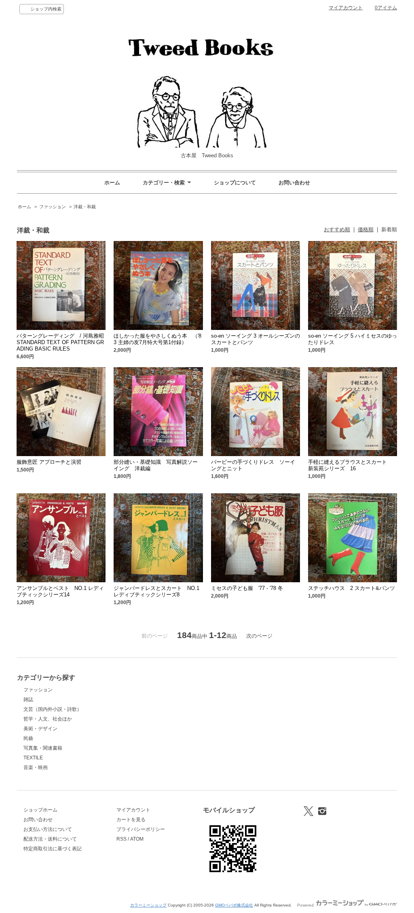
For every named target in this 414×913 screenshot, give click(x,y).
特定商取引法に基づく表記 (52, 849)
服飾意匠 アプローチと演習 (49, 462)
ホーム (112, 183)
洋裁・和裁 (85, 206)
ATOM (137, 839)
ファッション (52, 206)
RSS (121, 839)
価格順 (366, 229)
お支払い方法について (47, 829)
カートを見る (131, 819)
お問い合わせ (294, 183)
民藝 (28, 738)
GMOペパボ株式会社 (234, 905)
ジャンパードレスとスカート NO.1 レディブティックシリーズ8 (156, 591)
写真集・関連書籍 (42, 748)
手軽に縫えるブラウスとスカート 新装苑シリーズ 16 (350, 465)
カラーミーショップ (148, 905)
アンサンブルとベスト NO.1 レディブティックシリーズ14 (60, 591)
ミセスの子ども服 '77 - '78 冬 (247, 588)
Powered (306, 905)
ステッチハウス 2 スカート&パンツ (351, 588)
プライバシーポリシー (140, 829)
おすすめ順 (337, 229)
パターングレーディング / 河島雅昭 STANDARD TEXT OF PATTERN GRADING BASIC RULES (68, 342)
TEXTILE (33, 758)
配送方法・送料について (50, 839)
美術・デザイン (40, 728)
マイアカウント (346, 8)
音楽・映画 (35, 767)
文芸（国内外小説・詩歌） (52, 709)
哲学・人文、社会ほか (47, 719)
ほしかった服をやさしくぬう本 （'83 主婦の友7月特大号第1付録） (157, 339)
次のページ (259, 636)
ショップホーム (40, 810)
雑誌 (28, 699)
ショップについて (235, 183)
